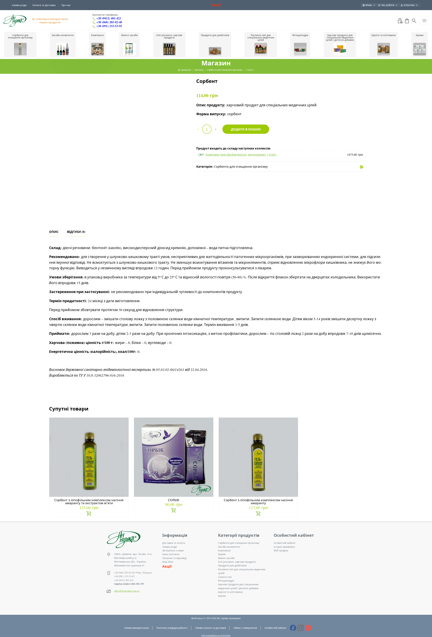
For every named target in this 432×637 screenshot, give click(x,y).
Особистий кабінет (285, 542)
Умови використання (136, 627)
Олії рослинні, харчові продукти (237, 561)
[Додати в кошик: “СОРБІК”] (174, 510)
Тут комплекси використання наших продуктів (50, 20)
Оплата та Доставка (44, 5)
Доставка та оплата (173, 542)
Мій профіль (281, 550)
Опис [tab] (54, 231)
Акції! (216, 5)
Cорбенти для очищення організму (241, 166)
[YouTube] (308, 628)
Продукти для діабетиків (232, 565)
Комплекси (224, 550)
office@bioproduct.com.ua (126, 591)
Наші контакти (170, 554)
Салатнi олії (225, 577)
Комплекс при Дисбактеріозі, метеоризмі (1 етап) (241, 155)
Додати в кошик (246, 129)
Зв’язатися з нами (173, 550)
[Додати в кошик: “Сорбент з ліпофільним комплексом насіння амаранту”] (258, 514)
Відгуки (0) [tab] (76, 231)
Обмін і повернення (245, 627)
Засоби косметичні (229, 546)
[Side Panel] (424, 20)
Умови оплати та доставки (210, 627)
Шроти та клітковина (230, 592)
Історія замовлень (284, 546)
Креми (222, 554)
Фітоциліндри (226, 580)
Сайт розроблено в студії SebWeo (216, 635)
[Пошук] (414, 20)
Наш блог (167, 561)
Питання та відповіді (174, 558)
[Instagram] (301, 628)
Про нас (66, 5)
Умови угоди (19, 5)
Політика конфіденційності (172, 627)
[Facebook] (293, 628)
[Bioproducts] (14, 20)
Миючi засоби (226, 558)
